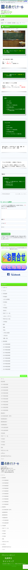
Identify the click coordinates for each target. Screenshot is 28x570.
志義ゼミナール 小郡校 (12, 563)
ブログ (4, 290)
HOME (2, 22)
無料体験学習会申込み (6, 456)
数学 (4, 324)
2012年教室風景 (6, 344)
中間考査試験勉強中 (5, 193)
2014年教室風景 (6, 349)
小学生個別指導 (4, 427)
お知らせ (5, 287)
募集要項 (3, 413)
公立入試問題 (6, 299)
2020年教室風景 (6, 366)
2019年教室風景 (6, 363)
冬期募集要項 (4, 424)
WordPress (10, 565)
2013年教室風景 (6, 347)
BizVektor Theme (16, 565)
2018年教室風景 (6, 361)
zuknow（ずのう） (7, 316)
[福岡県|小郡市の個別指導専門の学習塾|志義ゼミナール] (12, 8)
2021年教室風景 (6, 369)
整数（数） (6, 338)
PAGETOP (23, 375)
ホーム (2, 378)
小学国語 (5, 321)
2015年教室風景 (6, 352)
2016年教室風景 (6, 355)
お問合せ (3, 453)
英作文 (4, 310)
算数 (4, 327)
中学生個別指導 (4, 430)
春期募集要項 (4, 418)
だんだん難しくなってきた (21, 193)
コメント (4, 208)
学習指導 (9, 22)
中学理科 (13, 22)
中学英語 (5, 307)
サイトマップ (8, 561)
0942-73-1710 (7, 12)
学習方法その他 (6, 318)
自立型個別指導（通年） (6, 416)
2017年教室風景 (6, 358)
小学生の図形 (6, 332)
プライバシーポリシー (8, 555)
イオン (17, 22)
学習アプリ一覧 (6, 313)
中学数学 (5, 296)
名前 (3, 219)
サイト (2, 227)
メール (3, 223)
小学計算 (5, 335)
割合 (4, 330)
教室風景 (5, 341)
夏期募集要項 (4, 421)
